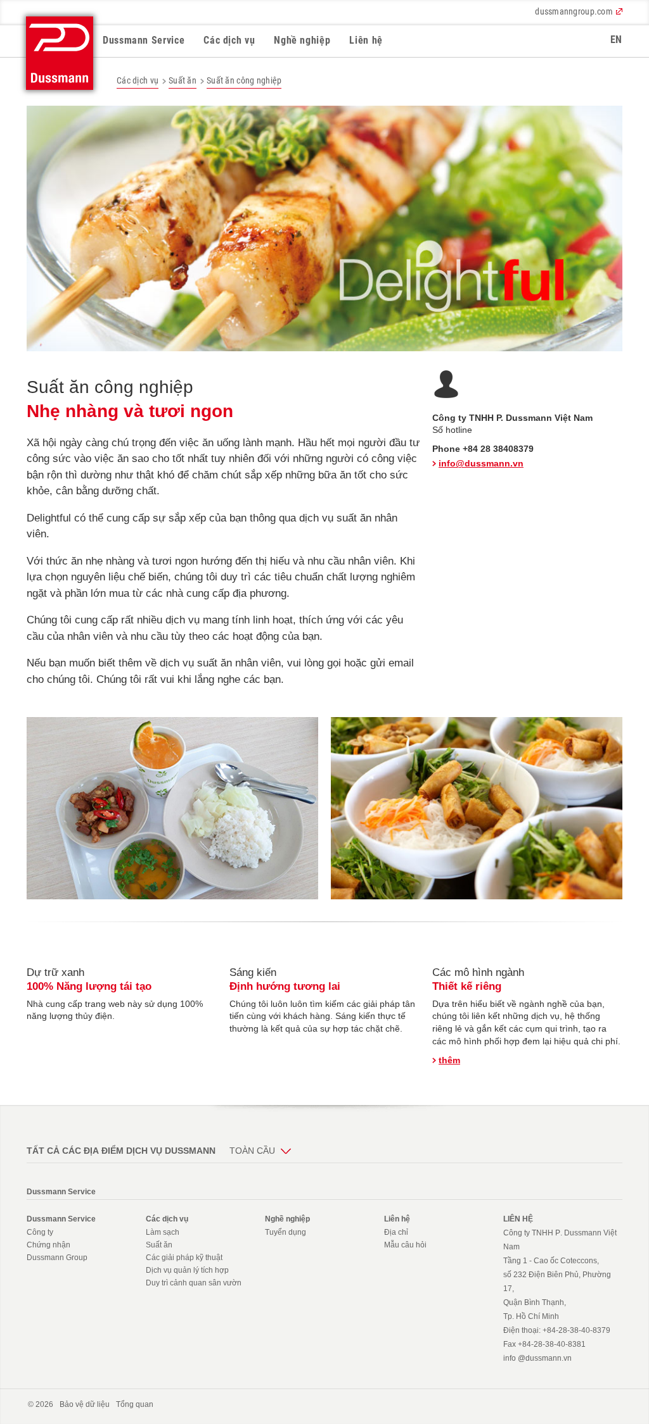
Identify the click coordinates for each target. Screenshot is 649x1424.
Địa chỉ (396, 1232)
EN (616, 40)
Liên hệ (365, 40)
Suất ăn (182, 80)
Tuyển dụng (285, 1232)
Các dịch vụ (229, 40)
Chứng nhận (48, 1244)
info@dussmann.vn (481, 463)
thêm (449, 1060)
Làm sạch (162, 1232)
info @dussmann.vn (537, 1358)
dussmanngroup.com (574, 11)
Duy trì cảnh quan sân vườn (193, 1282)
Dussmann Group (57, 1257)
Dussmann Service (143, 40)
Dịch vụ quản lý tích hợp (187, 1270)
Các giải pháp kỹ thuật (184, 1257)
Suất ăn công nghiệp (244, 80)
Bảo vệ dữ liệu (85, 1404)
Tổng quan (134, 1404)
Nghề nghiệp (302, 40)
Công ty (40, 1232)
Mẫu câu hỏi (405, 1244)
